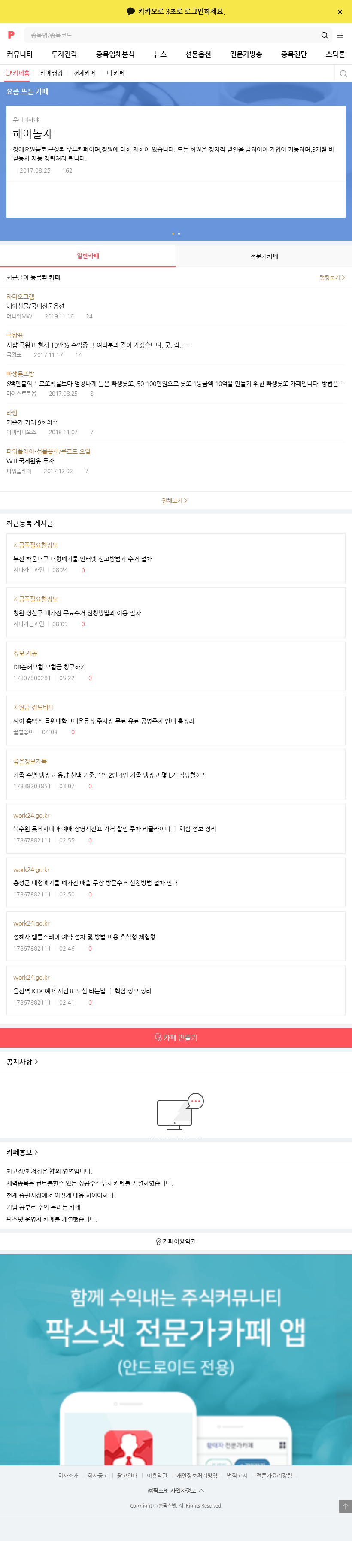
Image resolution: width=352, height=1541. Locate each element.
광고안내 (127, 1475)
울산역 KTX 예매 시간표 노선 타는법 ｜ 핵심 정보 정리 (82, 990)
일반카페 (88, 255)
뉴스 (160, 54)
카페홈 (21, 73)
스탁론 (335, 54)
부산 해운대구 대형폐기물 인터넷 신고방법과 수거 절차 (82, 558)
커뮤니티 (20, 54)
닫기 (339, 11)
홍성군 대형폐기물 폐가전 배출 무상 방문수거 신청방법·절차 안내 (95, 882)
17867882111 (32, 840)
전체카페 (84, 73)
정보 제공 (25, 653)
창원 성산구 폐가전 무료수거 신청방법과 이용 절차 (77, 612)
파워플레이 (18, 471)
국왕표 (14, 335)
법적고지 (237, 1475)
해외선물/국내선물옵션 (35, 306)
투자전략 (64, 54)
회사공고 (98, 1475)
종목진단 (294, 54)
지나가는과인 (28, 569)
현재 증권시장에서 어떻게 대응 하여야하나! (61, 1195)
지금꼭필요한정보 (35, 545)
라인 (12, 412)
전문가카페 (264, 256)
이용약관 (157, 1475)
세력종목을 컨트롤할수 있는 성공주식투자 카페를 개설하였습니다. (89, 1183)
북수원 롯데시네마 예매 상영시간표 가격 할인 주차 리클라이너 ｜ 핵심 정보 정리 (114, 828)
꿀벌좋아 (23, 732)
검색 (324, 35)
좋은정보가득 (30, 761)
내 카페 (115, 73)
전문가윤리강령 (274, 1475)
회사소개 (68, 1475)
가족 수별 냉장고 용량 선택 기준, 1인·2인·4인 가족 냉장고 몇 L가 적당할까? (109, 775)
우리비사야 (26, 119)
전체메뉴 (344, 35)
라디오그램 (20, 296)
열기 (345, 1506)
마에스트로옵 (21, 393)
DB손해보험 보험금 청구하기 (49, 666)
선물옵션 (198, 54)
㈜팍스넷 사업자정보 (172, 1490)
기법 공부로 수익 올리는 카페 (43, 1207)
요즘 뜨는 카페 (173, 234)
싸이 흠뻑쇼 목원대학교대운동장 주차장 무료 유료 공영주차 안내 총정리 (103, 721)
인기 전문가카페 (179, 234)
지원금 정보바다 (33, 707)
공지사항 (19, 1062)
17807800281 (32, 678)
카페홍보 (19, 1152)
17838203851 (32, 786)
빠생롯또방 (20, 373)
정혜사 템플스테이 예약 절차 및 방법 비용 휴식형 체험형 (84, 936)
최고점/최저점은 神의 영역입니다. (49, 1171)
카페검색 (342, 73)
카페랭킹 (51, 73)
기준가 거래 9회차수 (32, 422)
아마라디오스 (21, 432)
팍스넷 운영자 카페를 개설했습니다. (51, 1219)
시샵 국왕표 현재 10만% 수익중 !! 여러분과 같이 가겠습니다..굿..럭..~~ (98, 345)
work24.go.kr (31, 815)
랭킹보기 (329, 277)
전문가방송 (246, 54)
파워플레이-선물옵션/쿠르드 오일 (48, 451)
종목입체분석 (115, 54)
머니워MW (19, 316)
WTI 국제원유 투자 (30, 460)
